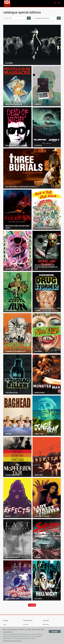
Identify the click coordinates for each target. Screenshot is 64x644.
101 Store (25, 624)
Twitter (46, 624)
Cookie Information (8, 641)
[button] (59, 3)
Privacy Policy (17, 641)
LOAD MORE (32, 605)
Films (4, 624)
